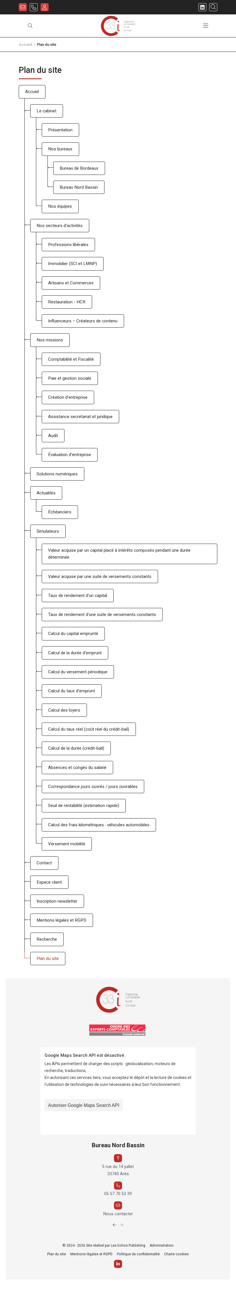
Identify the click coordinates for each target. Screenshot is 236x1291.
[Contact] (23, 7)
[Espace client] (45, 7)
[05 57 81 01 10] (34, 7)
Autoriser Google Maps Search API (83, 1105)
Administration (162, 1245)
